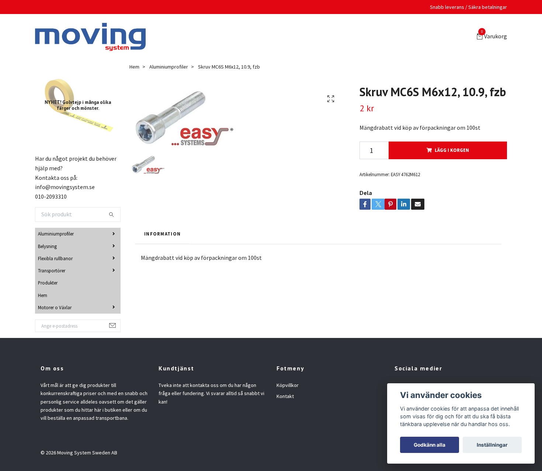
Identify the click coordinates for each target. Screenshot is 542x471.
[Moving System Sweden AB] (93, 37)
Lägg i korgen (452, 151)
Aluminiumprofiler (56, 235)
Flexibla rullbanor (55, 260)
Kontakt (285, 397)
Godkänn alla (429, 445)
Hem (42, 297)
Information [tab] (162, 235)
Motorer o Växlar (55, 309)
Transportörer (51, 272)
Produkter (48, 284)
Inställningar (492, 445)
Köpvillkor (288, 386)
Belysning (47, 248)
